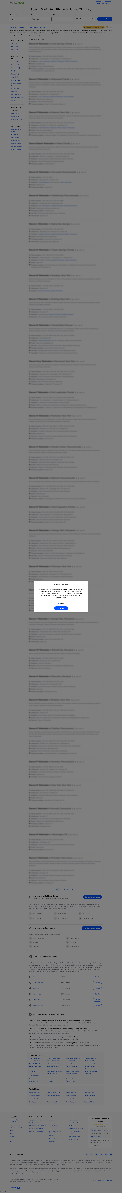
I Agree (61, 603)
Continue (61, 608)
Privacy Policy (67, 589)
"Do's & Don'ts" (47, 596)
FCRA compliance (68, 593)
